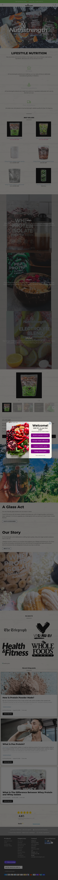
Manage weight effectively (40, 440)
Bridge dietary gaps (40, 451)
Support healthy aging (40, 446)
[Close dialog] (50, 423)
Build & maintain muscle (40, 435)
